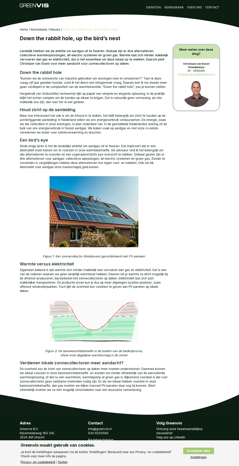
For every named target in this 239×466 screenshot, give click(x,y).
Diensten (153, 7)
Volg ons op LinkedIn (170, 437)
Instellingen (199, 457)
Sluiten (63, 462)
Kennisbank (174, 7)
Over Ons (194, 7)
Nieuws (55, 29)
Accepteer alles (198, 451)
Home (24, 29)
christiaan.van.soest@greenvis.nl (196, 74)
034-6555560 (98, 433)
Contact (212, 7)
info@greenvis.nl (100, 429)
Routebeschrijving (100, 440)
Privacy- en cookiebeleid (38, 462)
